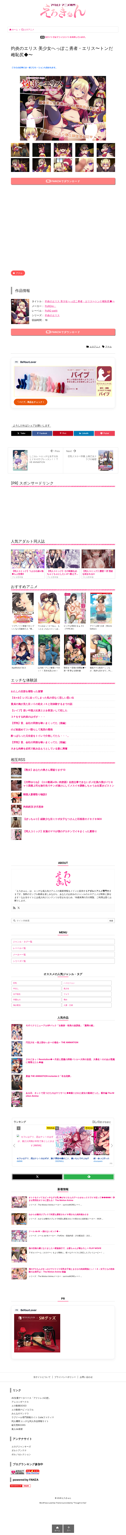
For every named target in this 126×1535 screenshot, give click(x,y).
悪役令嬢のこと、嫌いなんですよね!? (72, 1158)
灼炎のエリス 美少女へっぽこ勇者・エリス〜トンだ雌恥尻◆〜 (80, 301)
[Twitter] (18, 907)
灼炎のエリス (52, 315)
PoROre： (50, 306)
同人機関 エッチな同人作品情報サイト (30, 1421)
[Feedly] (88, 1177)
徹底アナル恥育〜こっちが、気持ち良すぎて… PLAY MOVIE (101, 671)
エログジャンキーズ (21, 1446)
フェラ (66, 994)
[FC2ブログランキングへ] (32, 1471)
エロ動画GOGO (19, 1405)
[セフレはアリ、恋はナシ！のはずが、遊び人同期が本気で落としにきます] (36, 1141)
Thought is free (80, 1503)
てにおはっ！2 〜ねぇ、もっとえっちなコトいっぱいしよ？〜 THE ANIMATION (49, 629)
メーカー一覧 (19, 954)
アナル (19, 273)
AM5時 (19, 1161)
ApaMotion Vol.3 (19, 668)
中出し (16, 988)
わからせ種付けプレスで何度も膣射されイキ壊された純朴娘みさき (59, 1214)
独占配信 (17, 1005)
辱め (65, 999)
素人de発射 (17, 1429)
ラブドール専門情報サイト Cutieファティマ (33, 1417)
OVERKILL (59, 1161)
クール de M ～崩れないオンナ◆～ (45, 1231)
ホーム (15, 29)
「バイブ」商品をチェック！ (31, 402)
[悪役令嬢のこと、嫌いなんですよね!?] (74, 1141)
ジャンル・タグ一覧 (22, 941)
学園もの (17, 999)
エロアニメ (29, 29)
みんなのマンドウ (20, 1413)
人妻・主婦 (68, 1005)
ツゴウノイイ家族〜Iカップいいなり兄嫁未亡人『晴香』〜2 (23, 629)
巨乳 (15, 983)
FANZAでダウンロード (65, 181)
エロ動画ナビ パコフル (23, 1409)
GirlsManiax (101, 1122)
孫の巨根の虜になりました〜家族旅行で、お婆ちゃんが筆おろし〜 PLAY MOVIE (65, 1248)
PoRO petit (51, 310)
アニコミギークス (20, 1401)
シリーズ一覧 (19, 961)
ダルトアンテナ (19, 1450)
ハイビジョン (69, 983)
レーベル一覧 (19, 948)
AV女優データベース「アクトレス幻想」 (31, 1398)
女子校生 (17, 994)
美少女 (66, 988)
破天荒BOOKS (19, 1425)
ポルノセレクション (21, 1454)
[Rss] (14, 907)
